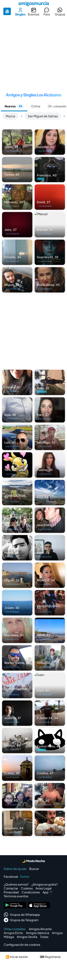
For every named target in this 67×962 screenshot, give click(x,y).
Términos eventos (16, 896)
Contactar (11, 888)
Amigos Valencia (37, 933)
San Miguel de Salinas (43, 116)
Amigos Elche (13, 933)
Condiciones (31, 892)
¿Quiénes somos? (16, 884)
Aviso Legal (44, 888)
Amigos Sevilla (27, 937)
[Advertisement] (33, 53)
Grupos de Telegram (24, 920)
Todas (44, 937)
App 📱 (48, 892)
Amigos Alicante (40, 929)
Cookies (27, 888)
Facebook (11, 876)
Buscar (34, 869)
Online (35, 106)
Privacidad (11, 892)
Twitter (24, 876)
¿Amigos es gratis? (44, 884)
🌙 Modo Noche (33, 861)
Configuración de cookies (22, 945)
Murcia (10, 116)
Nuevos (13, 106)
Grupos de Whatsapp (25, 915)
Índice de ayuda (15, 869)
